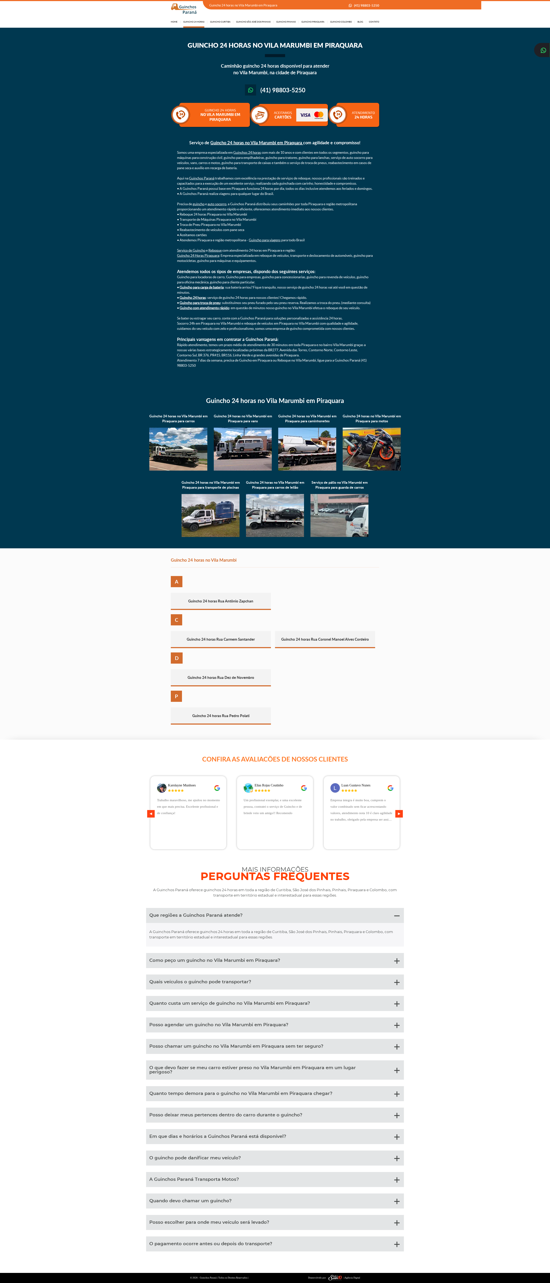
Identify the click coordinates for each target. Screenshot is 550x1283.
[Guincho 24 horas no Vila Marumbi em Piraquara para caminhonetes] (307, 469)
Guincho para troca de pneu (200, 303)
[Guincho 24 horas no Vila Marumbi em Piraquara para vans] (243, 469)
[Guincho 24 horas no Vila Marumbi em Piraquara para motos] (372, 469)
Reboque (215, 250)
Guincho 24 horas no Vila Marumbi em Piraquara (256, 143)
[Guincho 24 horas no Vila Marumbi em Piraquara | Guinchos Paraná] (183, 8)
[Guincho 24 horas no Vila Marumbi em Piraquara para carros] (178, 469)
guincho (199, 204)
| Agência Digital (352, 1277)
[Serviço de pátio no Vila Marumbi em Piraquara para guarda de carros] (339, 536)
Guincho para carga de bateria (202, 287)
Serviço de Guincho (191, 250)
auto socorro (217, 204)
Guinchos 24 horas (247, 152)
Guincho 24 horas (193, 297)
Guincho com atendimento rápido (204, 308)
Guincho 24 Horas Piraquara (198, 255)
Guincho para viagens (265, 240)
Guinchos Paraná (201, 178)
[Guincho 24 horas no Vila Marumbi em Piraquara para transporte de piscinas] (211, 536)
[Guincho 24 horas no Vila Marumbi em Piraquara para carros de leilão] (275, 536)
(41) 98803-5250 (366, 5)
